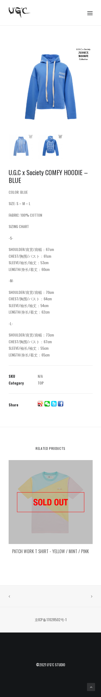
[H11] (51, 87)
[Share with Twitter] (54, 403)
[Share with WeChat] (47, 403)
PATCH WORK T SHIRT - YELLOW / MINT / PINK (50, 551)
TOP (41, 383)
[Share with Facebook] (60, 403)
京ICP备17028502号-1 (51, 619)
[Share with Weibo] (40, 403)
